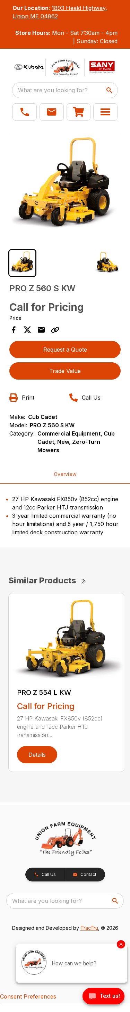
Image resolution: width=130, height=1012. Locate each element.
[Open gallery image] (65, 187)
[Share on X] (27, 330)
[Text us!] (103, 997)
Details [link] (37, 754)
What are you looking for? (53, 90)
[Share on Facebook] (13, 330)
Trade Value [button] (65, 370)
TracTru (89, 928)
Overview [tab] (65, 474)
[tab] (22, 263)
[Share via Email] (41, 330)
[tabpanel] (65, 188)
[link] (79, 112)
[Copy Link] (55, 330)
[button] (24, 112)
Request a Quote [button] (65, 349)
